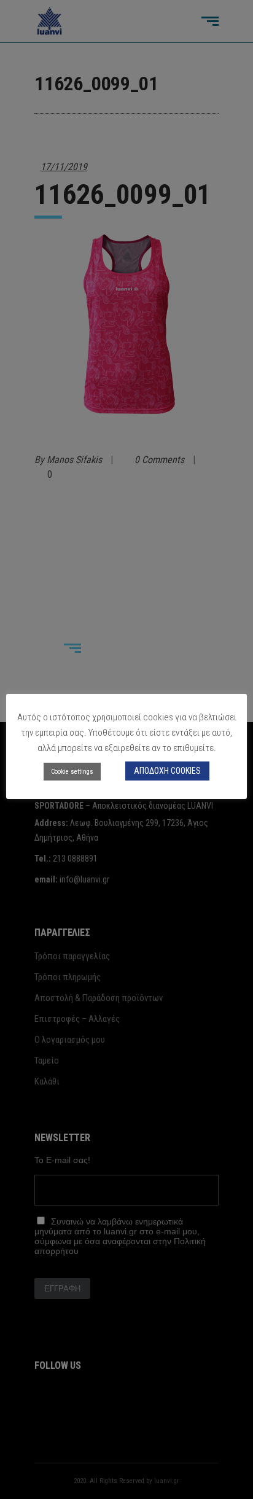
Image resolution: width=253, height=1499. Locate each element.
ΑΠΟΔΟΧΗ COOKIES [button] (167, 771)
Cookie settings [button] (72, 772)
